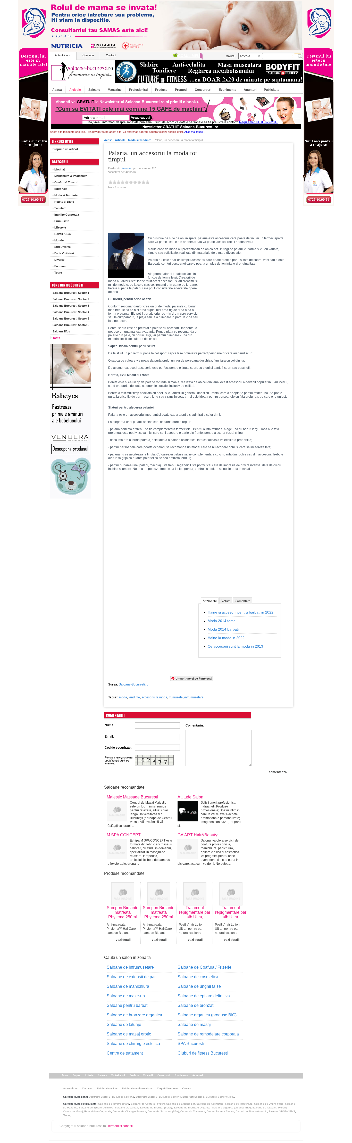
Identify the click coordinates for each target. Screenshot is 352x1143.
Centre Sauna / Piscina (220, 1111)
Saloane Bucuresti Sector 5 (71, 318)
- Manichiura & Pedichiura (70, 175)
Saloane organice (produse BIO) (231, 1107)
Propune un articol (65, 149)
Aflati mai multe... (194, 131)
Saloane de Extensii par (180, 1103)
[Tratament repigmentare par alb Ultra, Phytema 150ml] (194, 904)
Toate (56, 337)
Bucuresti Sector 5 (193, 1096)
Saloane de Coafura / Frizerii (148, 1103)
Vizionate (210, 600)
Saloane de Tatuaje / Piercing (270, 1107)
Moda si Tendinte (139, 140)
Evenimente (227, 90)
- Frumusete (61, 221)
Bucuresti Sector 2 (123, 1096)
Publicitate (271, 90)
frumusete (176, 697)
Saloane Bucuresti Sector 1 (71, 292)
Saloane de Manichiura (239, 1103)
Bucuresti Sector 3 (146, 1096)
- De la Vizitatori (63, 253)
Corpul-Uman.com (167, 1088)
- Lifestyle (59, 227)
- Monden (59, 240)
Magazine (115, 90)
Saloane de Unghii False (268, 1103)
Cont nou (88, 55)
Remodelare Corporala (97, 1111)
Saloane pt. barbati (126, 1107)
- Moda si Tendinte (65, 195)
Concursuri (203, 90)
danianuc (126, 168)
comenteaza (278, 772)
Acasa (57, 90)
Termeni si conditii (120, 1126)
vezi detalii (123, 940)
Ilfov (231, 1096)
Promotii (181, 90)
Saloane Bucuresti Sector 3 (71, 305)
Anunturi (250, 90)
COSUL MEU (189, 56)
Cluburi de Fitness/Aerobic (251, 1111)
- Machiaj (59, 169)
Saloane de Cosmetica (209, 1103)
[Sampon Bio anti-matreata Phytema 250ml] (122, 904)
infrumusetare (194, 697)
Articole (75, 90)
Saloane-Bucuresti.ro (133, 684)
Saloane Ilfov (61, 331)
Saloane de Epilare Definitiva (96, 1107)
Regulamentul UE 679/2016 (258, 122)
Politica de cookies (107, 1088)
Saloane (94, 90)
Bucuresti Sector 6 (217, 1096)
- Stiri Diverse (62, 246)
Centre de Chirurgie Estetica (129, 1111)
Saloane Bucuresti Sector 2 (71, 299)
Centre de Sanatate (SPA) (163, 1111)
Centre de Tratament (192, 1111)
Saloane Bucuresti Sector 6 (71, 324)
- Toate (57, 272)
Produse (161, 90)
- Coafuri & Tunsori (65, 182)
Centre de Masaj (73, 1111)
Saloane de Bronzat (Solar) (155, 1107)
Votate (225, 600)
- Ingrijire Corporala (66, 214)
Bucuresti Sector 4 (170, 1096)
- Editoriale (60, 188)
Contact (111, 55)
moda (123, 697)
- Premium (59, 266)
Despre (76, 1075)
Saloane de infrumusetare (113, 1103)
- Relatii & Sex (62, 233)
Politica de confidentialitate (137, 1088)
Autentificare (62, 55)
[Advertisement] (245, 184)
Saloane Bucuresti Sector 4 (71, 312)
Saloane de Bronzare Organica (192, 1107)
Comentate (242, 600)
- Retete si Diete (63, 201)
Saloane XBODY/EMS (282, 1111)
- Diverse (58, 259)
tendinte (134, 697)
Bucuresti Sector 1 (100, 1096)
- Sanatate (59, 208)
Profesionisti (138, 90)
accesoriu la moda (154, 697)
